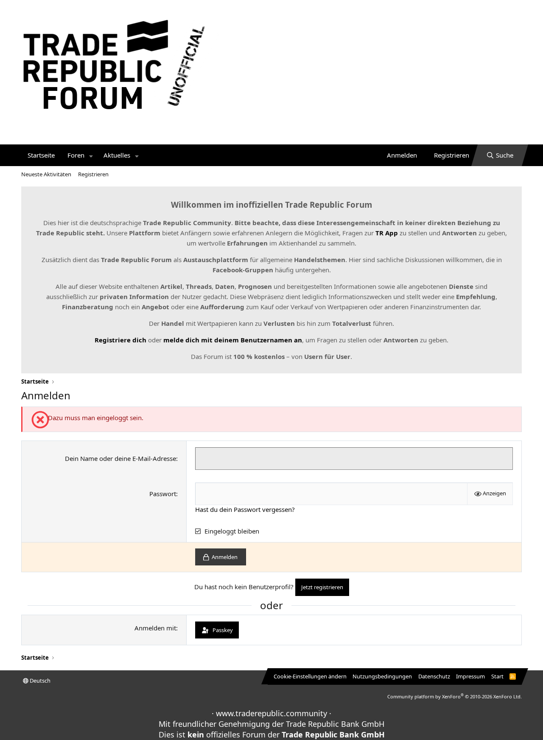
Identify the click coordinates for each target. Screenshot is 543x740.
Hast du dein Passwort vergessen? (245, 509)
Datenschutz (434, 676)
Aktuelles (117, 155)
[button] (91, 155)
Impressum (470, 676)
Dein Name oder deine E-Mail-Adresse (120, 458)
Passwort (162, 493)
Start (497, 676)
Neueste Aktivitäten (46, 174)
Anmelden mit (155, 628)
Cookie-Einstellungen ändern (310, 676)
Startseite (41, 155)
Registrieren (93, 174)
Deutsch (39, 680)
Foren (75, 155)
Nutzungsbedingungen (382, 676)
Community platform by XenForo (454, 696)
